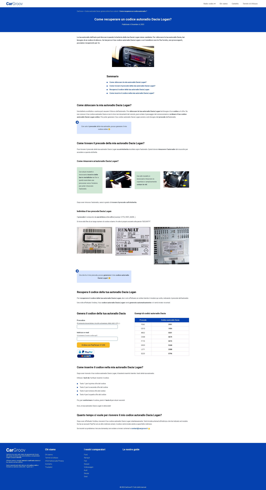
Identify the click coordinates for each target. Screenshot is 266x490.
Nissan (86, 464)
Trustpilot (48, 467)
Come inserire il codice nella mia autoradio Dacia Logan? (132, 93)
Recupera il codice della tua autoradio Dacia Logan (129, 90)
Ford (85, 455)
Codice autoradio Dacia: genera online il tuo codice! (101, 11)
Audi (85, 470)
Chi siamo (224, 4)
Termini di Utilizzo (250, 4)
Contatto (235, 4)
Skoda (86, 473)
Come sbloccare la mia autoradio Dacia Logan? (128, 82)
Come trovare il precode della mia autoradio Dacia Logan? (132, 86)
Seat (86, 476)
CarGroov (80, 11)
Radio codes (209, 4)
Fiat (85, 461)
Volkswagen (88, 467)
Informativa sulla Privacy (54, 461)
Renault (87, 458)
